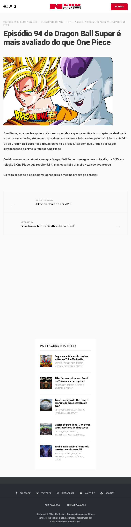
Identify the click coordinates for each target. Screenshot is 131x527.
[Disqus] (65, 288)
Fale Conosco (52, 505)
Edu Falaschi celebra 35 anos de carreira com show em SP (72, 448)
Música (59, 366)
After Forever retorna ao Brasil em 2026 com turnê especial (71, 379)
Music (79, 363)
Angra (58, 363)
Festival (72, 432)
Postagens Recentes (58, 345)
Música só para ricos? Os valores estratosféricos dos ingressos (72, 426)
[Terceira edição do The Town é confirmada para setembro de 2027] (46, 405)
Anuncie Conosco (76, 505)
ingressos (61, 435)
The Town (71, 413)
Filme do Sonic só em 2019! (54, 202)
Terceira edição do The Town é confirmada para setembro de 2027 (71, 403)
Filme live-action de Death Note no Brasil (47, 224)
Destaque (69, 363)
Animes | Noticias (85, 22)
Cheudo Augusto (27, 22)
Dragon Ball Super (108, 22)
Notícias (69, 366)
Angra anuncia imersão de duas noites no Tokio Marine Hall (72, 358)
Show (79, 366)
